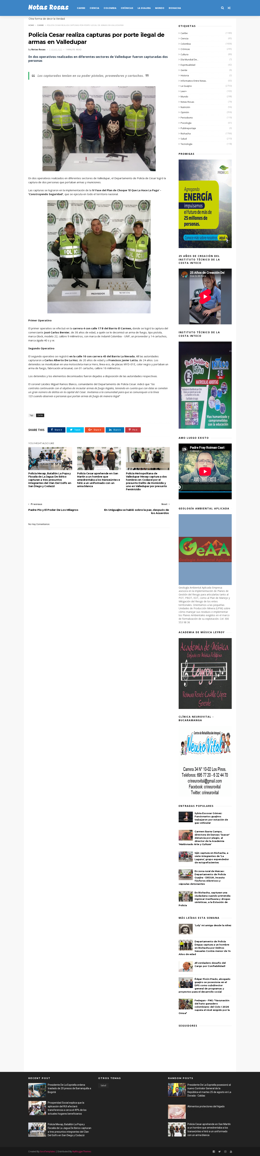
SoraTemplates (47, 1151)
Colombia (110, 8)
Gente (184, 70)
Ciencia (94, 8)
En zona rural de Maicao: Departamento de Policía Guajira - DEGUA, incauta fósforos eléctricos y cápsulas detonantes (202, 877)
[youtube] (231, 1151)
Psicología (186, 122)
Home (31, 25)
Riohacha (175, 8)
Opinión (185, 112)
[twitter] (219, 1151)
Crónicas (127, 8)
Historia (185, 75)
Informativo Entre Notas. (194, 80)
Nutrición (185, 107)
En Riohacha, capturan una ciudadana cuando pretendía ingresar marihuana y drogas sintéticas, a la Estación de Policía (204, 899)
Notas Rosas (48, 7)
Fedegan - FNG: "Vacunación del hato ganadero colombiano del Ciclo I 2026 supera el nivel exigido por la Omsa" (204, 1007)
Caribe (81, 8)
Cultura (184, 54)
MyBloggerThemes (81, 1151)
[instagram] (225, 1151)
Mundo (159, 8)
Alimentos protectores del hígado (206, 1106)
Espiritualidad (188, 64)
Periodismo (187, 117)
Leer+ (184, 91)
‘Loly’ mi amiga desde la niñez (213, 925)
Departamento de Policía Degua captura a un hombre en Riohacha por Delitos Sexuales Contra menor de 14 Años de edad (204, 948)
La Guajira (144, 8)
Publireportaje (188, 128)
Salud (184, 138)
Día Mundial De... (189, 59)
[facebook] (214, 1151)
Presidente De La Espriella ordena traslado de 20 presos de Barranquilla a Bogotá (69, 1088)
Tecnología (186, 144)
